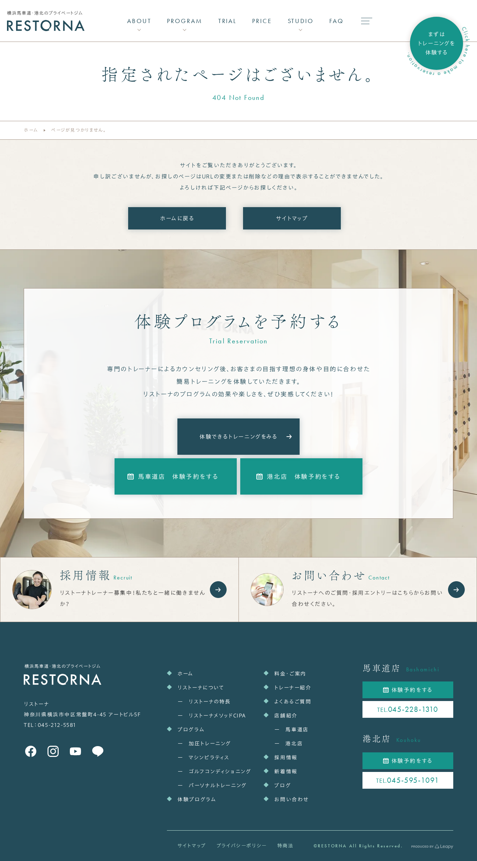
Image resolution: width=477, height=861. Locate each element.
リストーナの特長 (210, 701)
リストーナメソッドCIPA (217, 715)
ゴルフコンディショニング (220, 771)
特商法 (285, 845)
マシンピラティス (209, 757)
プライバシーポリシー (242, 845)
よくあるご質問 (292, 701)
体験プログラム (196, 799)
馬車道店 (296, 729)
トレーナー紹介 (292, 687)
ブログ (282, 785)
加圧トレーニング (210, 743)
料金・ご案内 (290, 673)
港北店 (294, 743)
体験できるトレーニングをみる (238, 436)
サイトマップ (292, 218)
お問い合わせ (291, 799)
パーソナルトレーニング (218, 785)
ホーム (31, 130)
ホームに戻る (177, 218)
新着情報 (285, 771)
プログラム (191, 729)
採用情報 (285, 757)
